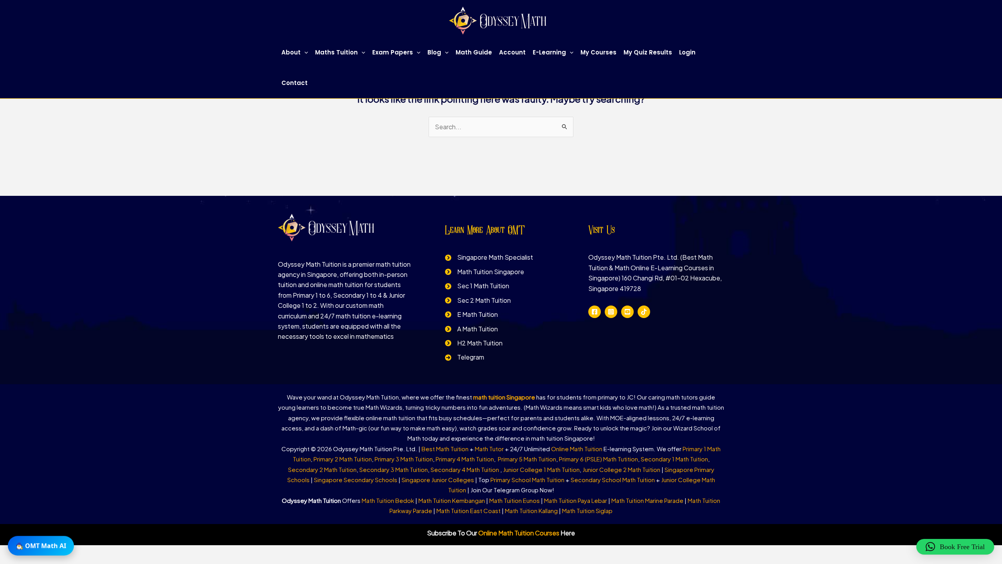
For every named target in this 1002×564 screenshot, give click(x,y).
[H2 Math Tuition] (474, 343)
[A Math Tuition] (471, 329)
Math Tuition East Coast (468, 510)
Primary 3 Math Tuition (404, 459)
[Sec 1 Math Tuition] (477, 286)
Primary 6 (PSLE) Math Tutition (598, 459)
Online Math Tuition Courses (518, 533)
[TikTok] (644, 312)
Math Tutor (489, 448)
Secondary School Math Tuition (613, 479)
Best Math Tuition (445, 448)
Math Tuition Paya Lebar (575, 500)
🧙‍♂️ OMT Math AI (41, 546)
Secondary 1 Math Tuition (674, 459)
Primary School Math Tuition (527, 479)
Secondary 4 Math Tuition (465, 469)
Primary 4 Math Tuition (465, 459)
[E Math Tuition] (471, 314)
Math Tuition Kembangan (451, 500)
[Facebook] (594, 312)
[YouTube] (627, 312)
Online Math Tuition (576, 448)
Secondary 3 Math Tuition (393, 469)
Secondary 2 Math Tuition (322, 469)
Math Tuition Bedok (388, 500)
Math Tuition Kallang (531, 510)
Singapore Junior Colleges (438, 479)
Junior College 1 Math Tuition (541, 469)
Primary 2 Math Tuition (343, 459)
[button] (304, 52)
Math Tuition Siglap (587, 510)
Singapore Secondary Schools (355, 479)
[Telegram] (464, 357)
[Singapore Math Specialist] (489, 257)
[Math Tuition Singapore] (484, 272)
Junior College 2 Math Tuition (621, 469)
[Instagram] (611, 312)
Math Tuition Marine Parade (647, 500)
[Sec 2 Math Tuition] (478, 300)
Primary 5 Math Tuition (527, 459)
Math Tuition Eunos (514, 500)
